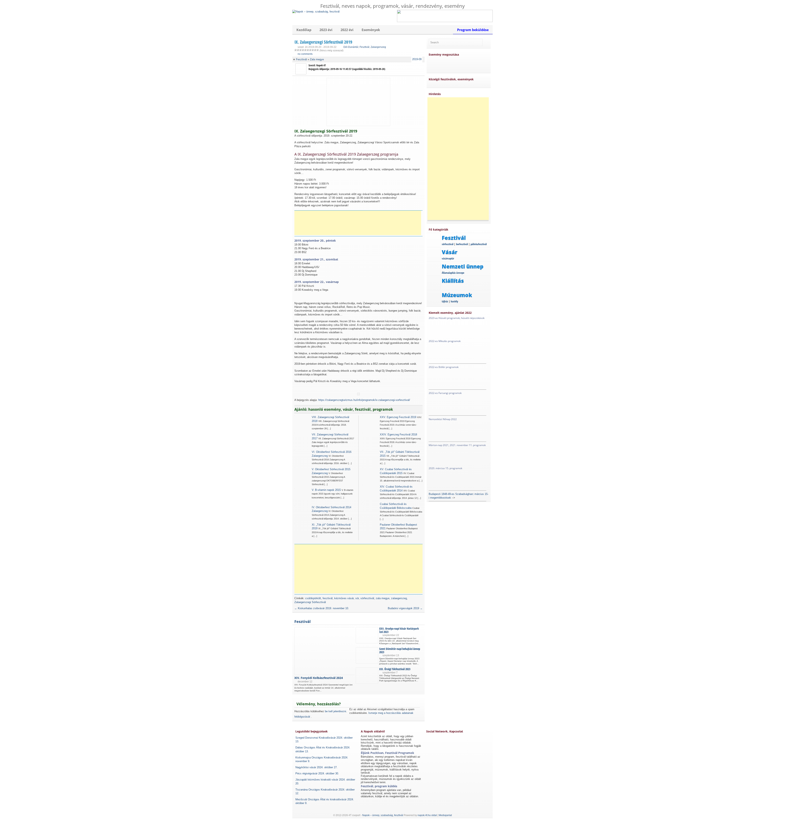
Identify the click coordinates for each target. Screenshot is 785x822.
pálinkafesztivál (479, 244)
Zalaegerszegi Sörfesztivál (310, 602)
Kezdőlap (303, 30)
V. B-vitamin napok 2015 (326, 489)
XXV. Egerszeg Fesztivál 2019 (398, 417)
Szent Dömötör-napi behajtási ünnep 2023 (399, 650)
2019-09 (417, 59)
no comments (305, 54)
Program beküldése (473, 30)
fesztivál (328, 598)
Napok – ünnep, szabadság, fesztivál (382, 815)
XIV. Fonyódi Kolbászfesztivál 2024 (318, 678)
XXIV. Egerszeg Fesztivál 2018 (398, 434)
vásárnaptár (448, 258)
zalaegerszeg (399, 598)
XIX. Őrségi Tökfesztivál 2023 (394, 669)
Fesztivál (364, 47)
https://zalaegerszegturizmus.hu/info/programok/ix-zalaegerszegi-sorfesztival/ (364, 399)
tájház (445, 301)
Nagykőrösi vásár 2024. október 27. (316, 767)
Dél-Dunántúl (350, 47)
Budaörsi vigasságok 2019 (405, 608)
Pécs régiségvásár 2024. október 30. (317, 773)
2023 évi (326, 30)
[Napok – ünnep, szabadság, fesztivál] (316, 11)
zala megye (382, 598)
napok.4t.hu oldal (427, 815)
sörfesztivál (367, 598)
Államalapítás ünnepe (453, 273)
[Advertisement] (357, 223)
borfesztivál (462, 244)
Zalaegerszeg (378, 47)
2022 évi (347, 30)
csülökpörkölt (313, 598)
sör (357, 598)
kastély (454, 301)
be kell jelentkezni (335, 711)
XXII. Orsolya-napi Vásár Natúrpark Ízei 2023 (399, 630)
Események (371, 30)
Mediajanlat (445, 815)
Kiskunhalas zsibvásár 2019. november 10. (321, 608)
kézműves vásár (344, 598)
